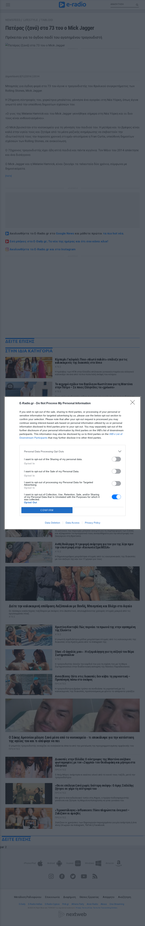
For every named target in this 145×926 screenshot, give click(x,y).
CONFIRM (47, 510)
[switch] (116, 459)
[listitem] (72, 451)
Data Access (72, 522)
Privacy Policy (92, 522)
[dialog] (72, 463)
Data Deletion (52, 522)
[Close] (133, 403)
